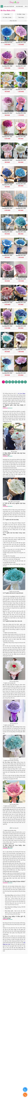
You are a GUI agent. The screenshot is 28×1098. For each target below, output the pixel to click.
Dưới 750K (7, 14)
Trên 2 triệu (21, 17)
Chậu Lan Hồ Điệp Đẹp (9, 6)
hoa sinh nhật (19, 6)
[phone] (25, 1095)
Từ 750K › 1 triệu (21, 14)
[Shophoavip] (14, 2)
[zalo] (25, 1089)
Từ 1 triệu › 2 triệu (7, 17)
